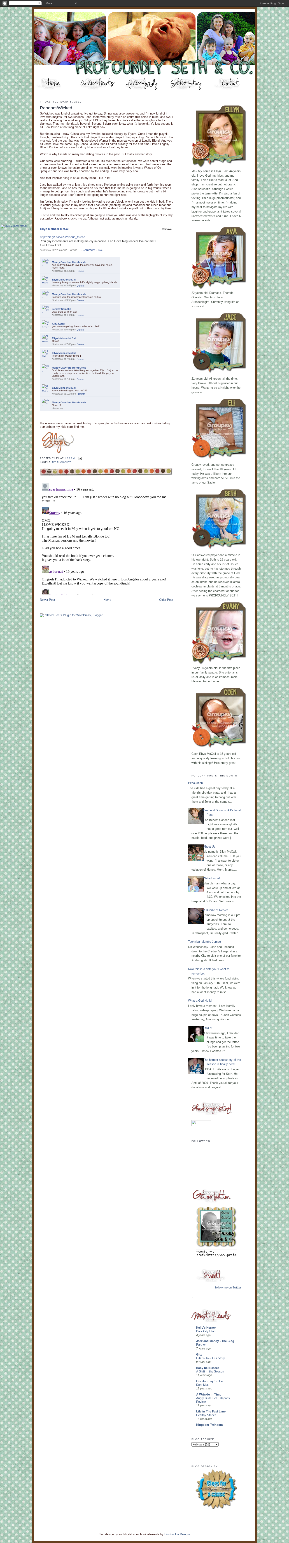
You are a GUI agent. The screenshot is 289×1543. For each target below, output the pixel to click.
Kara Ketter (58, 323)
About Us (209, 846)
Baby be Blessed (207, 1368)
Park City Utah (205, 1331)
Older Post (166, 599)
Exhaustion (195, 783)
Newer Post (47, 599)
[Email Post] (79, 458)
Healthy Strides (206, 1415)
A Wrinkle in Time (208, 1394)
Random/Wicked (56, 107)
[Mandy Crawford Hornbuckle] (45, 262)
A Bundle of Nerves (215, 910)
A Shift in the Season (210, 1371)
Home (107, 599)
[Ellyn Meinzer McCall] (14, 226)
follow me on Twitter (228, 1287)
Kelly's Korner (206, 1327)
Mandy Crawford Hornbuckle (69, 262)
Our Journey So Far (210, 1381)
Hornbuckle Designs (177, 1534)
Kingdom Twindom (209, 1424)
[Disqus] (106, 538)
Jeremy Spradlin (61, 309)
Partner (201, 1344)
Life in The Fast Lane (211, 1411)
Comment (89, 250)
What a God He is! (200, 1000)
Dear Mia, (202, 1384)
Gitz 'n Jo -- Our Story (210, 1358)
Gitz (199, 1354)
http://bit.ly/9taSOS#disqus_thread (62, 237)
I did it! (207, 1028)
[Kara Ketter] (45, 323)
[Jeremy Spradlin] (45, 309)
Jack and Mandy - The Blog (215, 1341)
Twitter (72, 250)
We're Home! (211, 878)
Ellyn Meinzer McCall (55, 229)
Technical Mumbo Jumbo (204, 941)
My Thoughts (61, 462)
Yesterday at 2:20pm (51, 250)
